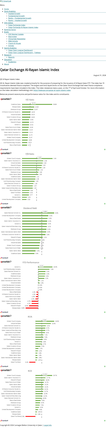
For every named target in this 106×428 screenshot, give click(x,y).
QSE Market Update (16, 34)
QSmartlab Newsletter (17, 39)
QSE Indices (8, 23)
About (6, 64)
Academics (12, 62)
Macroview (12, 36)
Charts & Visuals (14, 43)
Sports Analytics (10, 48)
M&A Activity (13, 41)
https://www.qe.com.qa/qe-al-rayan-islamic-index (52, 90)
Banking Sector (10, 30)
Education (8, 59)
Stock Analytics (10, 11)
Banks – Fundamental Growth (19, 18)
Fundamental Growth (16, 16)
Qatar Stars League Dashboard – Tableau (24, 52)
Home (6, 9)
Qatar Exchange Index (16, 25)
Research (7, 55)
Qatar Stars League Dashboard (20, 50)
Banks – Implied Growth (17, 20)
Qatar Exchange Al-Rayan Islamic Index (23, 27)
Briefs (6, 32)
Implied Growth (14, 14)
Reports (11, 57)
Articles (11, 46)
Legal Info (48, 425)
